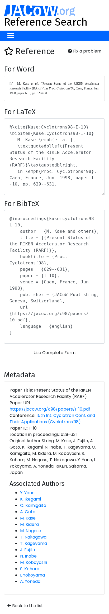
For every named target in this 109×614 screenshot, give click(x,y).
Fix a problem (86, 51)
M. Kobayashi (33, 562)
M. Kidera (29, 524)
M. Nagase (30, 531)
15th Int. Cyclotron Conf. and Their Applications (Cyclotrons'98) (52, 418)
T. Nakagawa (33, 537)
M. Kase (28, 518)
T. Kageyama (33, 543)
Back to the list (27, 606)
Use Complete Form (54, 353)
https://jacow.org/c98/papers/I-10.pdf (50, 409)
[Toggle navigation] (10, 36)
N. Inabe (28, 556)
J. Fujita (27, 550)
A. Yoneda (30, 581)
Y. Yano (27, 493)
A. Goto (27, 512)
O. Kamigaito (33, 505)
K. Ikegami (30, 499)
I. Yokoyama (32, 575)
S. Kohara (29, 569)
